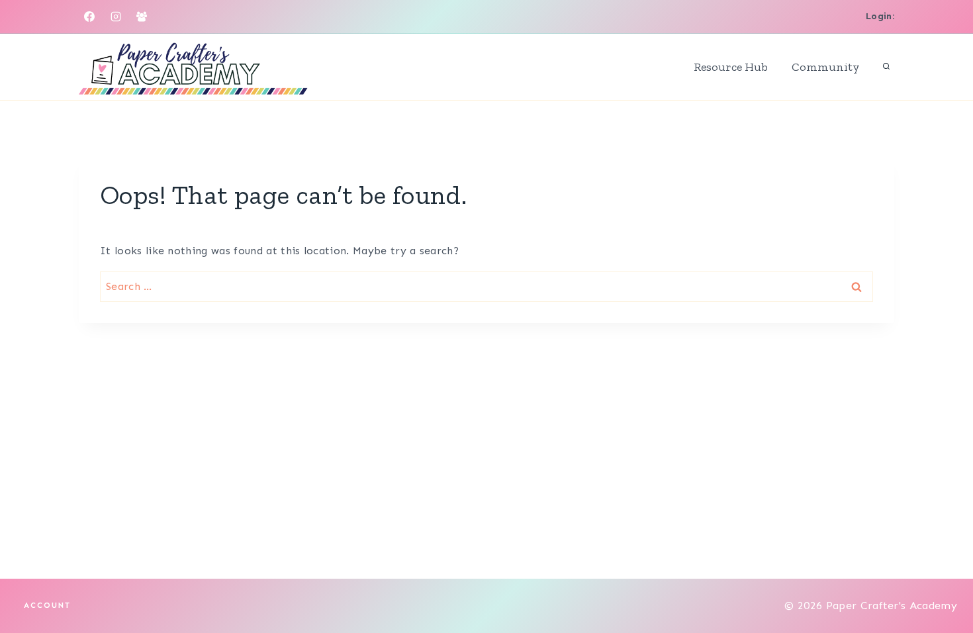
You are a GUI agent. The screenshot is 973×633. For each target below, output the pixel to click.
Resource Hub (731, 67)
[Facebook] (89, 16)
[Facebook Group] (141, 16)
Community (826, 67)
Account (47, 605)
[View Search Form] (886, 67)
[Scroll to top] (942, 582)
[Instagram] (115, 16)
